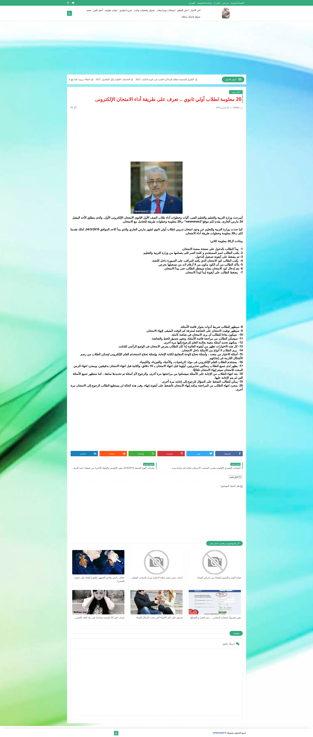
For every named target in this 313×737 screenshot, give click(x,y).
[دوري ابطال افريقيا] (95, 733)
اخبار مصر (235, 92)
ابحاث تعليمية (111, 10)
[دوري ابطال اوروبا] (100, 733)
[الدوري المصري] (74, 733)
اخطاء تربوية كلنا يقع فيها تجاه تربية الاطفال (93, 79)
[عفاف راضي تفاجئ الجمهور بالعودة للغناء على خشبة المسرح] (98, 562)
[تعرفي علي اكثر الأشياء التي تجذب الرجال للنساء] (156, 602)
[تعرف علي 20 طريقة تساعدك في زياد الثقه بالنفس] (98, 602)
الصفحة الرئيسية (237, 2)
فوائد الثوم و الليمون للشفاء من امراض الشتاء (219, 577)
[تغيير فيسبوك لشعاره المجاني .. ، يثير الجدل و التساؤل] (215, 602)
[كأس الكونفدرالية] (90, 733)
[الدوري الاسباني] (69, 733)
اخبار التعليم (182, 10)
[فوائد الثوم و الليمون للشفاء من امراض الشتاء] (215, 562)
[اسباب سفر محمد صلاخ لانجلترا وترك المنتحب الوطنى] (156, 562)
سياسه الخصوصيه (204, 2)
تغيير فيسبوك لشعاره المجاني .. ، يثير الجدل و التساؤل (215, 617)
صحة (89, 10)
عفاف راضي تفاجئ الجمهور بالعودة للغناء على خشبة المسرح (99, 579)
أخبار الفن (98, 10)
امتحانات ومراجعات (166, 10)
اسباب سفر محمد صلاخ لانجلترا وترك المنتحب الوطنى (157, 577)
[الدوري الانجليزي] (85, 733)
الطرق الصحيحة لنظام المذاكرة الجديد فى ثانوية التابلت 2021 (188, 79)
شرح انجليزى (125, 10)
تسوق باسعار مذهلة (191, 16)
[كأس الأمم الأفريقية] (106, 733)
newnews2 (218, 732)
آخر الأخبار (195, 10)
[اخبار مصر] (111, 733)
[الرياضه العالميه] (79, 733)
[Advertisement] (156, 49)
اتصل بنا (217, 2)
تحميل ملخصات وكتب (144, 10)
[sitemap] (116, 733)
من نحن (225, 2)
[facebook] (68, 3)
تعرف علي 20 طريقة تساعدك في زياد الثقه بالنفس (99, 617)
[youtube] (73, 3)
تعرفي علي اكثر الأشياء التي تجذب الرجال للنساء (159, 617)
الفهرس (192, 2)
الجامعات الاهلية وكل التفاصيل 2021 (136, 79)
